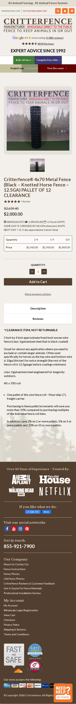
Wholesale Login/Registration (21, 610)
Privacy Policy (11, 624)
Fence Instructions (15, 569)
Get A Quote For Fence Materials (23, 588)
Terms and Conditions (16, 634)
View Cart (9, 615)
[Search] (58, 11)
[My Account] (65, 11)
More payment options (38, 294)
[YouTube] (13, 528)
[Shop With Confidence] (14, 659)
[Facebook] (7, 528)
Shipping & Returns (15, 629)
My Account (11, 605)
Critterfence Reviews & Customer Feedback (29, 583)
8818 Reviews (46, 43)
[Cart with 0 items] (72, 11)
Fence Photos (12, 573)
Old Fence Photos (14, 578)
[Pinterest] (27, 528)
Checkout (9, 619)
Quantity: (38, 264)
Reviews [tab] (38, 318)
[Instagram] (20, 528)
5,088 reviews (54, 37)
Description (38, 308)
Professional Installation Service (22, 593)
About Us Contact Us (16, 564)
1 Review (25, 201)
